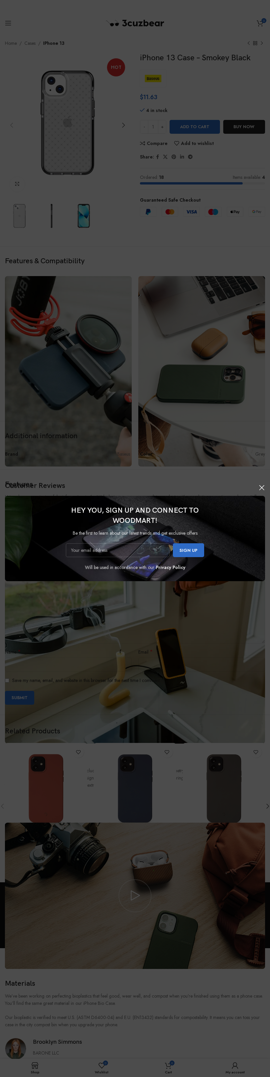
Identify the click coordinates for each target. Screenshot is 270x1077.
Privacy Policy (170, 567)
